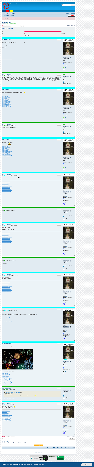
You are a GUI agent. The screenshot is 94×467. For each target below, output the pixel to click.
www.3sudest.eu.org (5, 102)
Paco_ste (16, 23)
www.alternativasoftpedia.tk (6, 101)
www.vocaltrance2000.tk (6, 104)
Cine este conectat (5, 441)
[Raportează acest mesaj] (58, 40)
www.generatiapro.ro (5, 50)
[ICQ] (63, 67)
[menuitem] (11, 13)
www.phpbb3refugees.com (6, 105)
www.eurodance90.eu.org (6, 103)
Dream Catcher (65, 55)
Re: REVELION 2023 (6, 74)
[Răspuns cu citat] (60, 40)
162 (66, 195)
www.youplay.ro (4, 96)
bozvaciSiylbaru (11, 23)
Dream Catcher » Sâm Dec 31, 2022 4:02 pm (13, 392)
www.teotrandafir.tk (5, 99)
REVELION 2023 (6, 22)
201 (65, 80)
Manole (7, 23)
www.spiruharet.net (5, 100)
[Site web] (65, 67)
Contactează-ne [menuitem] (50, 447)
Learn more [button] (41, 464)
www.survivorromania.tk (6, 106)
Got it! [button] (86, 464)
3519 (66, 61)
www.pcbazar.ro (4, 98)
